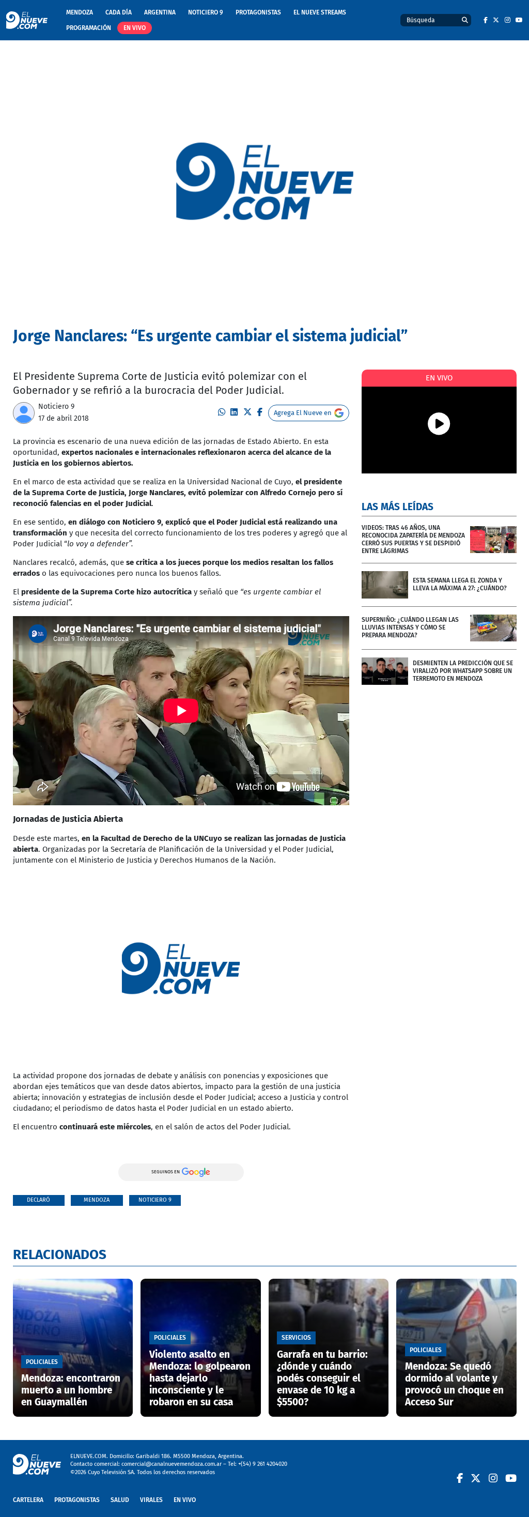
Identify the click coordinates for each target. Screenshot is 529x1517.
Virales (151, 1500)
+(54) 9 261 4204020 (262, 1464)
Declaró (38, 1200)
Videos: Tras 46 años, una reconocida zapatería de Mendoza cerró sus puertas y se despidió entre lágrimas (413, 539)
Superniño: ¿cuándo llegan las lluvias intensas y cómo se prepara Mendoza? (410, 627)
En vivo (134, 28)
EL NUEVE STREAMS (319, 12)
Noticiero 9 (205, 12)
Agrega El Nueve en (303, 413)
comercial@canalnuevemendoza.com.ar (171, 1464)
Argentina (160, 12)
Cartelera (28, 1500)
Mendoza (79, 12)
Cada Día (118, 12)
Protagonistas (258, 12)
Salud (120, 1500)
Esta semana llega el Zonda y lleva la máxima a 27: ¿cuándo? (460, 584)
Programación (88, 28)
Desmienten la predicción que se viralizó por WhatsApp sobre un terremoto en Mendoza (463, 671)
